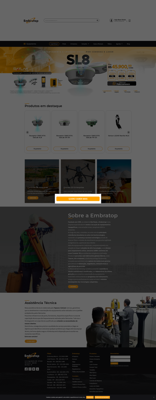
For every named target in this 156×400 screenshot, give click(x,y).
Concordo (90, 397)
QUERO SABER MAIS (78, 198)
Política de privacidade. (102, 397)
